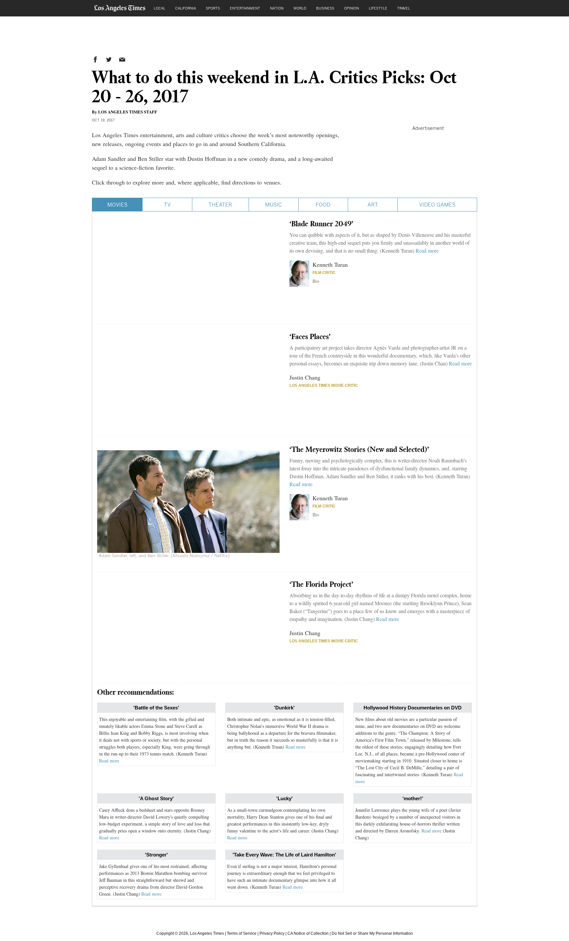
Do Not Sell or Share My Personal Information (372, 933)
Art (372, 205)
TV (167, 205)
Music (273, 205)
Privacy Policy (271, 933)
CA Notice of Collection (308, 933)
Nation (277, 8)
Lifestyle (378, 8)
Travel (403, 8)
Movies (117, 205)
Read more (427, 250)
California (185, 8)
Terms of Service (242, 933)
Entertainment (245, 8)
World (299, 8)
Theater (220, 205)
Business (325, 8)
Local (159, 8)
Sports (213, 8)
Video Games (437, 205)
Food (323, 205)
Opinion (351, 8)
